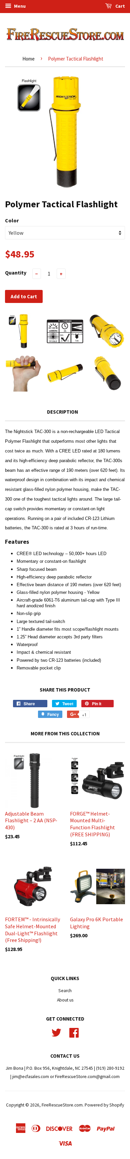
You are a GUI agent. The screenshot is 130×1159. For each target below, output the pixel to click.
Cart (119, 6)
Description (62, 412)
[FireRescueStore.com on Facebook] (74, 1032)
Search (65, 990)
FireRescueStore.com (62, 1105)
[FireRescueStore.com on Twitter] (56, 1032)
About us (65, 1000)
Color (12, 220)
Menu (19, 6)
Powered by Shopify (104, 1105)
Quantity (15, 272)
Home (28, 59)
